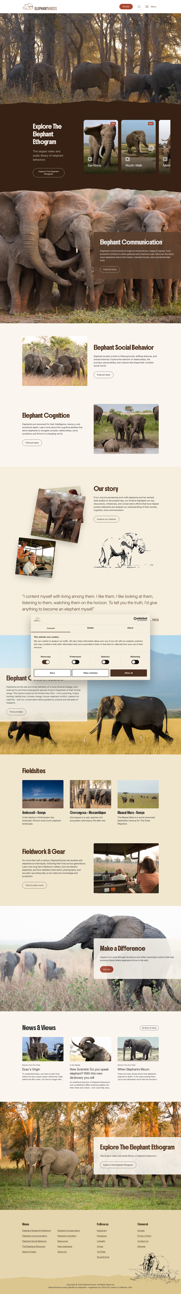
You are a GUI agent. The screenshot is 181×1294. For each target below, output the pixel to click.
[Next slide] (151, 148)
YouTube (101, 1251)
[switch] (75, 662)
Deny (52, 673)
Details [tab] (90, 628)
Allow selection (90, 673)
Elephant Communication (34, 1236)
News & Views (29, 1251)
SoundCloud (103, 1257)
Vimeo (100, 1246)
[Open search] (139, 6)
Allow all (129, 673)
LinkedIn (101, 1241)
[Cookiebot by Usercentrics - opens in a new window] (135, 619)
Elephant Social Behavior (34, 1241)
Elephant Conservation (69, 1230)
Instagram (102, 1230)
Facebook (102, 1236)
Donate (141, 1230)
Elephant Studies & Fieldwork (36, 1230)
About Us (62, 1251)
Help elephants (65, 1246)
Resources (63, 1241)
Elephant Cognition (67, 1236)
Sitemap (141, 1246)
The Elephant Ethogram (33, 1246)
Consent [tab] (51, 628)
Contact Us (142, 1241)
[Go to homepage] (39, 6)
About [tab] (130, 628)
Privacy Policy (144, 1236)
